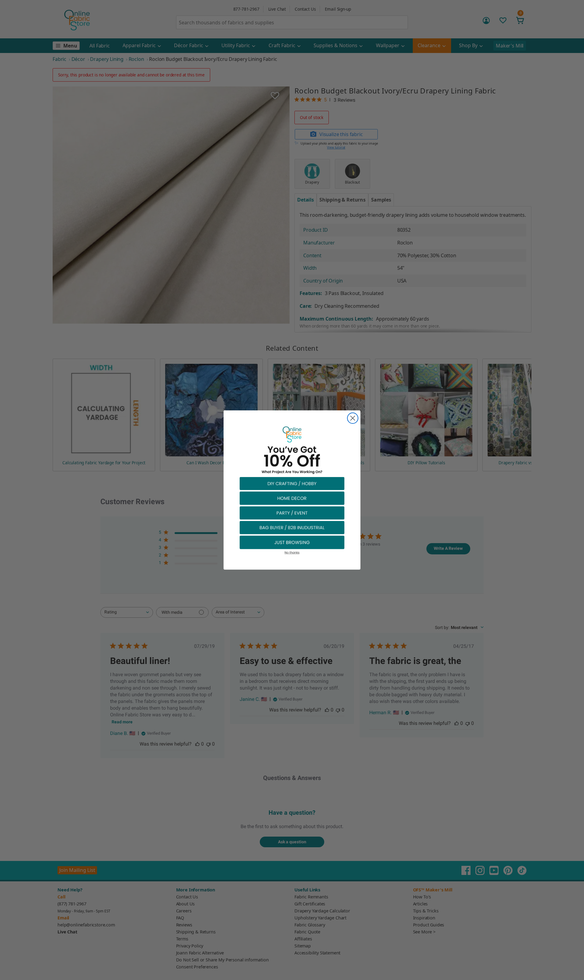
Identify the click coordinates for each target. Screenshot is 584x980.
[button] (292, 483)
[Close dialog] (352, 418)
